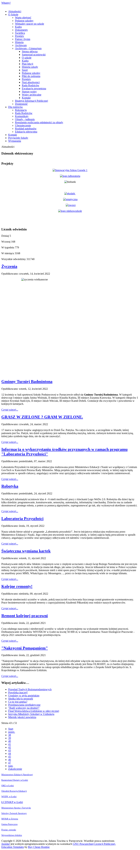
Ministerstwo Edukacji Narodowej (17, 774)
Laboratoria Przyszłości (22, 518)
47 (9, 762)
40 (9, 741)
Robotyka (9, 486)
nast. (10, 765)
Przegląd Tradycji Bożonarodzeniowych (30, 689)
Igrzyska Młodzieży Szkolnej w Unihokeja (31, 714)
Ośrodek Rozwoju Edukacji (14, 791)
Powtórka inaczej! (18, 692)
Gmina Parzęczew (9, 824)
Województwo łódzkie (11, 835)
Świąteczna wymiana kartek (26, 551)
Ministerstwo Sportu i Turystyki (16, 807)
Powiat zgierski (8, 829)
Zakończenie (15, 768)
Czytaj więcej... (9, 409)
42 (9, 747)
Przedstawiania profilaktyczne (24, 704)
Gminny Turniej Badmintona (26, 381)
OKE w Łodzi (7, 785)
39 (9, 738)
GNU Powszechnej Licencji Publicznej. (94, 843)
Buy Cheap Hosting (39, 847)
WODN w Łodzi (9, 796)
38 (9, 735)
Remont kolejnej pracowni (24, 615)
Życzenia (9, 266)
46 (9, 759)
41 (9, 744)
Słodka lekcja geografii (20, 698)
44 (9, 753)
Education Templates (12, 847)
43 (9, 750)
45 (9, 756)
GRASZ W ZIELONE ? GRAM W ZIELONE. (42, 417)
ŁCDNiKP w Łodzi (12, 802)
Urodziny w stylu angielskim (23, 695)
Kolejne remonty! (16, 586)
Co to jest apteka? (17, 701)
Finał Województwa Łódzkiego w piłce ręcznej (33, 711)
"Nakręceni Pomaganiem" (24, 648)
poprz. (11, 731)
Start (10, 728)
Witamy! (6, 2)
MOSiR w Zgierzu (9, 818)
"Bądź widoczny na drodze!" (24, 707)
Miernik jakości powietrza (22, 717)
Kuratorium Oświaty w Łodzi (14, 780)
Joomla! (5, 843)
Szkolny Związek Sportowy (14, 813)
